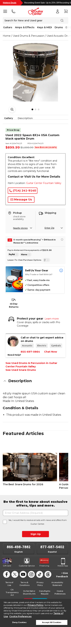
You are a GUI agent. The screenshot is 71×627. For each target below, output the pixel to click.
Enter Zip (49, 228)
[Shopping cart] (66, 11)
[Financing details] (62, 239)
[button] (35, 381)
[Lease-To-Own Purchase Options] (46, 260)
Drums (59, 27)
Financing (44, 566)
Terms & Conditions (24, 583)
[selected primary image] (35, 72)
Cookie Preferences (20, 616)
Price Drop (13, 130)
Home (7, 35)
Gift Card (7, 566)
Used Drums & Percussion (28, 35)
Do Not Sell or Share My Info (29, 592)
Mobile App (63, 566)
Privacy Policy (35, 605)
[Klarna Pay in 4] (26, 254)
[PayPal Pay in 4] (13, 254)
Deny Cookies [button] (19, 622)
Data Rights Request (44, 592)
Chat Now (50, 351)
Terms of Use (9, 583)
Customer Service (27, 566)
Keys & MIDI (44, 27)
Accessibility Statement (57, 583)
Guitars (7, 27)
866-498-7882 (19, 547)
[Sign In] (57, 11)
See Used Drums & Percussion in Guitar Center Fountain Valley (31, 365)
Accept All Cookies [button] (51, 622)
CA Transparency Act (12, 592)
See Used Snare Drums (21, 369)
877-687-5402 (52, 547)
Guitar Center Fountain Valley (43, 183)
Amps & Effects (24, 27)
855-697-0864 (30, 351)
